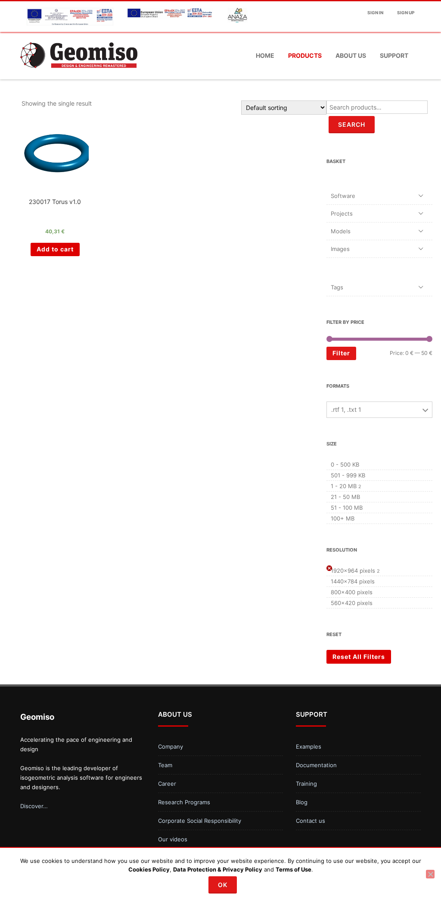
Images (340, 248)
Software (343, 195)
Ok (222, 884)
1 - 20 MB (344, 486)
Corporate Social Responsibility (199, 820)
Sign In (375, 12)
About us (350, 55)
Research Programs (184, 802)
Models (341, 231)
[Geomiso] (78, 76)
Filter (341, 353)
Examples (308, 746)
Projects (342, 213)
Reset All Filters (358, 656)
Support (394, 55)
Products (305, 55)
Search (351, 124)
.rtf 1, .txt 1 (346, 409)
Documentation (316, 765)
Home (265, 55)
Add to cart (55, 249)
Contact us (310, 820)
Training (306, 783)
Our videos (172, 839)
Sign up (405, 12)
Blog (301, 802)
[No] (430, 874)
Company (170, 746)
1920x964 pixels (353, 570)
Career (167, 783)
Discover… (34, 806)
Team (165, 765)
